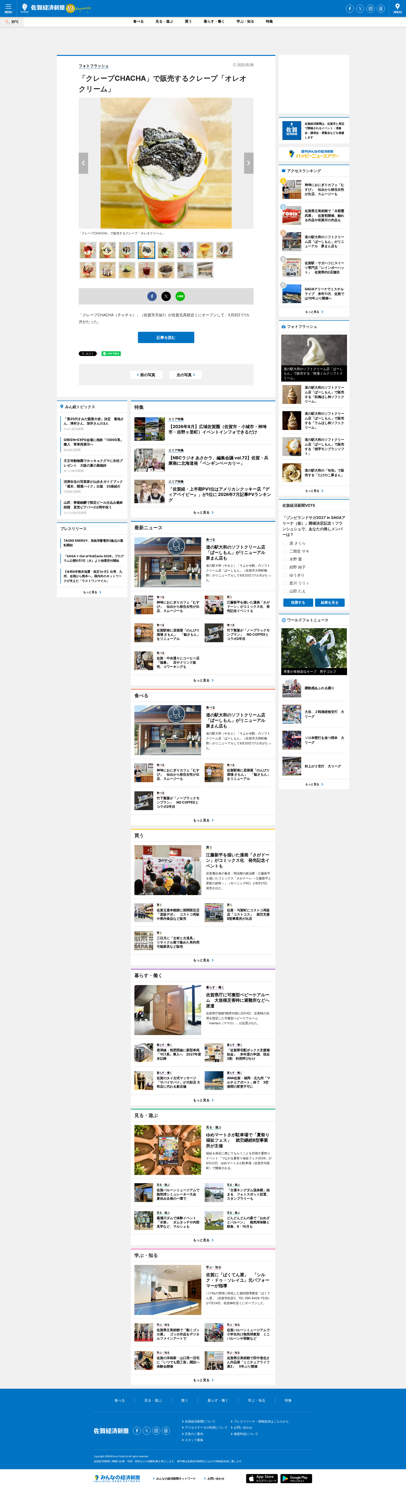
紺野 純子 (297, 567)
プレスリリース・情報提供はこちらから (261, 1421)
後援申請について (246, 1434)
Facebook (350, 9)
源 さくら (297, 543)
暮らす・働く (214, 21)
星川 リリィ (299, 583)
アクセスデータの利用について (206, 1427)
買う (188, 21)
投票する (298, 602)
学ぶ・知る (245, 21)
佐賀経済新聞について (200, 1421)
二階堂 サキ (299, 551)
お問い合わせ (243, 1427)
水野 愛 (295, 559)
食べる (138, 21)
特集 (269, 21)
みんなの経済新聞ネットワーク (117, 1478)
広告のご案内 (194, 1434)
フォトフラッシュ (94, 65)
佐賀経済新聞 (42, 8)
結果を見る (330, 602)
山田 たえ (297, 591)
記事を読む (166, 337)
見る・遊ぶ (164, 21)
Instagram (371, 9)
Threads (381, 9)
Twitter (360, 9)
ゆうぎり (296, 575)
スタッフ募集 (194, 1440)
